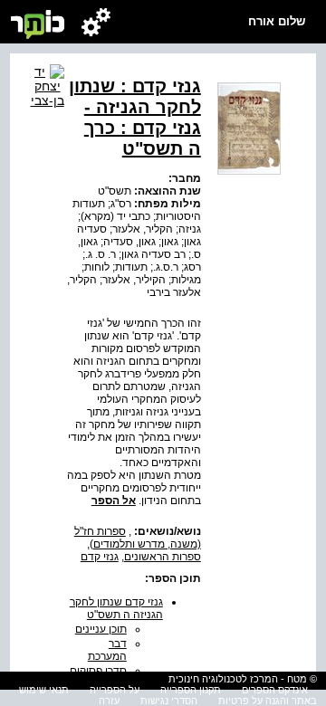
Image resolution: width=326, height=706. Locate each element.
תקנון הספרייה (190, 689)
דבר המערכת (107, 650)
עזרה (109, 700)
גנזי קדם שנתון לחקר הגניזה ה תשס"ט (116, 608)
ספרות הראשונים (162, 556)
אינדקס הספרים (275, 689)
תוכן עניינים (101, 629)
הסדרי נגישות (168, 700)
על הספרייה (114, 689)
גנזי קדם (100, 556)
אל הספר (113, 500)
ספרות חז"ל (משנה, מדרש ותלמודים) (137, 537)
